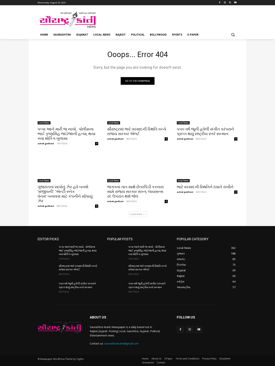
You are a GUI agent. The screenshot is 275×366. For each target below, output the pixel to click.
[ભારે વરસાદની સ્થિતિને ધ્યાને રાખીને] (207, 167)
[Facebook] (220, 3)
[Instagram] (225, 3)
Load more (136, 214)
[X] (230, 3)
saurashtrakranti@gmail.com (121, 343)
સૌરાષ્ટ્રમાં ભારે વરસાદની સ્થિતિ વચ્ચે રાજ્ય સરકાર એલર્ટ (136, 131)
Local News (44, 122)
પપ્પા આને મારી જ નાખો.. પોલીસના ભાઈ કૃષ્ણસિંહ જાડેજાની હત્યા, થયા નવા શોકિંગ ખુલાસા (66, 134)
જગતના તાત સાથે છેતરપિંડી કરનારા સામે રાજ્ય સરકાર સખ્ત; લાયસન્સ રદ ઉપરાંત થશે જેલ (135, 192)
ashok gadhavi (46, 143)
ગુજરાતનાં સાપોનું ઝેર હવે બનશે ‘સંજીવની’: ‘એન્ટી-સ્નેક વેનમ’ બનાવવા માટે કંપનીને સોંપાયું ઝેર (65, 194)
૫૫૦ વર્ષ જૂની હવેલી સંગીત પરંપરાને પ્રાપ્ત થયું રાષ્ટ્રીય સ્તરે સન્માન (205, 131)
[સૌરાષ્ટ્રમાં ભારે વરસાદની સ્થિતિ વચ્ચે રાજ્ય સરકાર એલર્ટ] (137, 109)
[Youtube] (235, 3)
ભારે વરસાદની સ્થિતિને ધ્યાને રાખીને (205, 187)
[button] (232, 34)
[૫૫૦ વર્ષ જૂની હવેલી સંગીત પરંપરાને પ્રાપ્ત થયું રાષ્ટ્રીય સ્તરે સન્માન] (207, 109)
